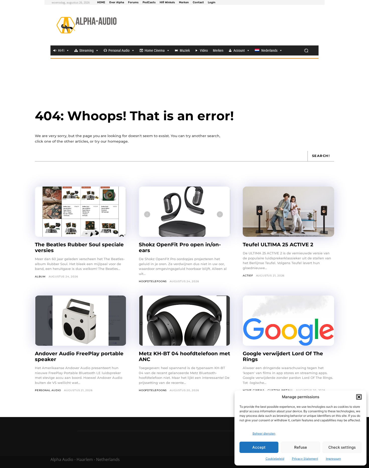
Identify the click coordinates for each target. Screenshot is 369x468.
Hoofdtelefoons (153, 281)
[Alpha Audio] (86, 25)
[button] (358, 396)
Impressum (333, 458)
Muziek (185, 50)
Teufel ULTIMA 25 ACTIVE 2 (279, 245)
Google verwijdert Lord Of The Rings (283, 356)
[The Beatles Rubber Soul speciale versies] (80, 212)
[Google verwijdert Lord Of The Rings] (288, 321)
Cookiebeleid (275, 458)
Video (204, 50)
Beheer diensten (264, 433)
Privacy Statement (305, 458)
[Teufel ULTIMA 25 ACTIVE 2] (288, 212)
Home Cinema (155, 50)
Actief (248, 275)
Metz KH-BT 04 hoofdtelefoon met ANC (184, 356)
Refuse (300, 447)
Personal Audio (119, 50)
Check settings (342, 447)
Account (239, 50)
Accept (259, 447)
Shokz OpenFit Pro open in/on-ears (180, 247)
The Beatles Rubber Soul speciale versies (79, 247)
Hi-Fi (61, 50)
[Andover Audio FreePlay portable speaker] (80, 321)
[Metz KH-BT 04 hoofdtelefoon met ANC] (184, 321)
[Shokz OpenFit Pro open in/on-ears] (184, 212)
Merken (218, 50)
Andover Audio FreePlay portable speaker (79, 356)
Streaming (86, 50)
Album (40, 276)
